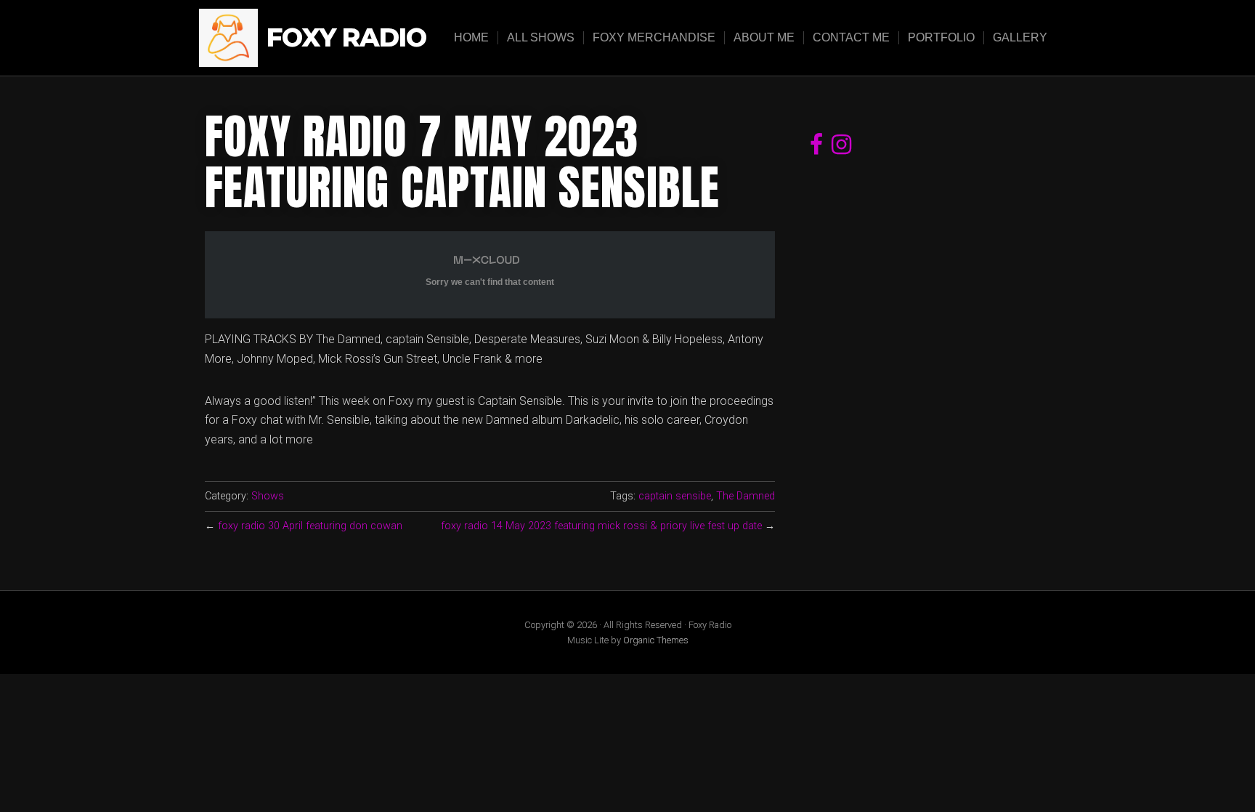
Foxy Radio (346, 38)
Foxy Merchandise (654, 37)
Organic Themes (656, 640)
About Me (764, 37)
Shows (267, 496)
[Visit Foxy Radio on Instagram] (841, 149)
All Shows (540, 37)
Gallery (1020, 37)
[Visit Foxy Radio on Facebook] (816, 149)
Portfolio (941, 37)
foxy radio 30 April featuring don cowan (310, 526)
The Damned (745, 496)
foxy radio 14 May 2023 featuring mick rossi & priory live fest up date (601, 526)
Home (471, 37)
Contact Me (851, 37)
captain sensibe (674, 496)
